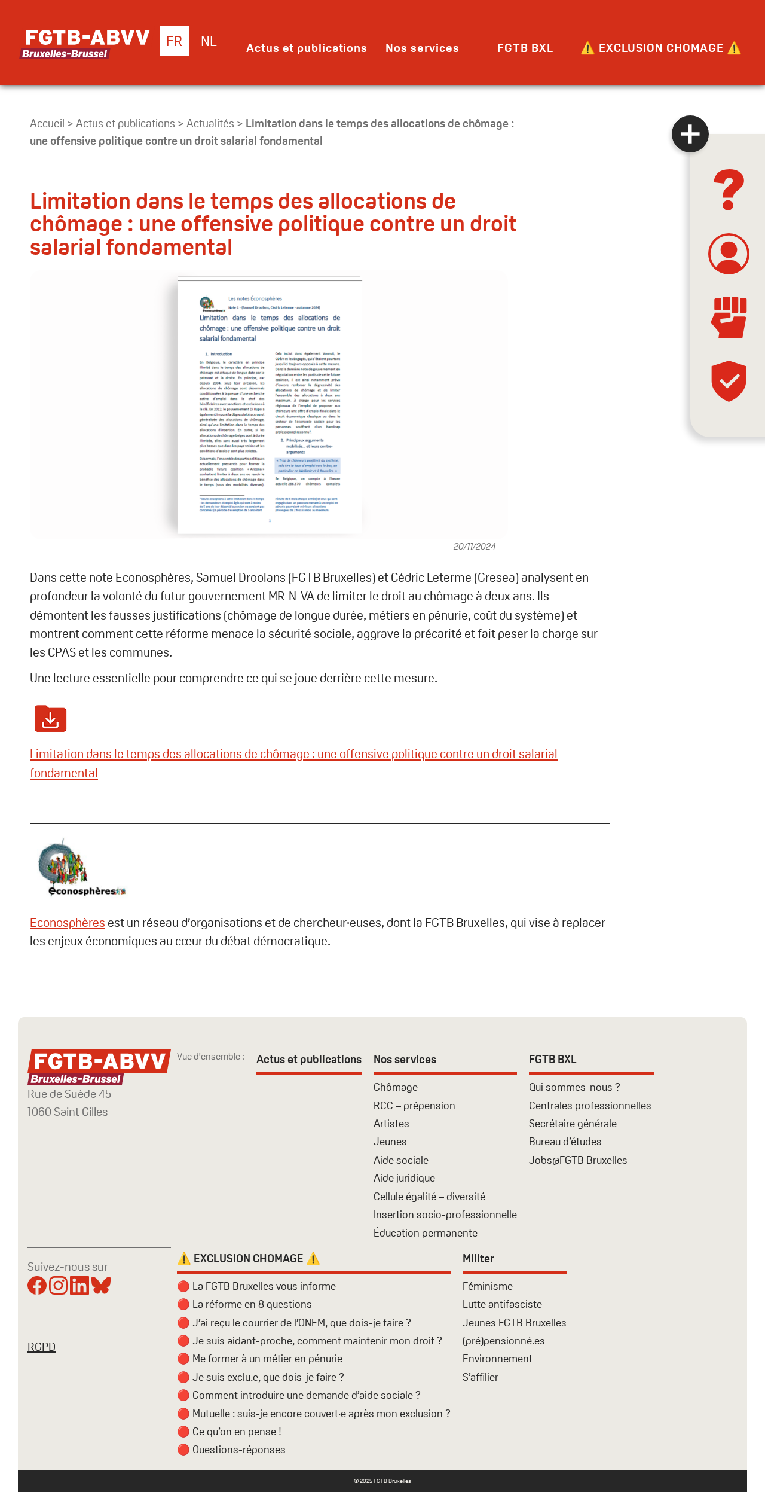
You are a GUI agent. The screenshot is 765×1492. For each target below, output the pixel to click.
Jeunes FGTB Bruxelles (515, 1322)
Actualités (210, 123)
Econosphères (67, 922)
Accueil (47, 123)
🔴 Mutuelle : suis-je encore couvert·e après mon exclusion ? (314, 1413)
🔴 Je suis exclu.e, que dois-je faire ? (260, 1377)
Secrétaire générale (573, 1123)
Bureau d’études (565, 1141)
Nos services (422, 48)
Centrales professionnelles (591, 1105)
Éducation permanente (426, 1232)
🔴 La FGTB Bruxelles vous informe (256, 1286)
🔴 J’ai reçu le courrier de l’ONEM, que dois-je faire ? (294, 1322)
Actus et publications (307, 48)
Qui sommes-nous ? (574, 1087)
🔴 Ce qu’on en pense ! (229, 1431)
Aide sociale (401, 1159)
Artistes (391, 1123)
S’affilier (480, 1377)
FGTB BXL (525, 48)
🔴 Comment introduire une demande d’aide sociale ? (299, 1395)
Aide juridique (404, 1177)
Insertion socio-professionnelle (445, 1214)
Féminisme (488, 1286)
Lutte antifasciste (502, 1304)
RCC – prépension (414, 1105)
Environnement (498, 1358)
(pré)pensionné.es (504, 1340)
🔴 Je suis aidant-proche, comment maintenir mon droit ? (309, 1340)
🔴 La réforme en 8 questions (244, 1304)
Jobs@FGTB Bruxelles (578, 1159)
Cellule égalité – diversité (429, 1196)
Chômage (396, 1087)
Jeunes (390, 1141)
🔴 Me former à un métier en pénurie (259, 1358)
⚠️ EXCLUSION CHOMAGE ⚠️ (661, 48)
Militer (478, 1258)
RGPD (41, 1346)
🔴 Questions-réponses (231, 1449)
